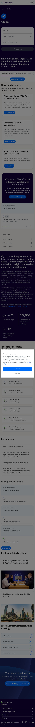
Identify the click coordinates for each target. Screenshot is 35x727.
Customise (17, 373)
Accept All (17, 368)
